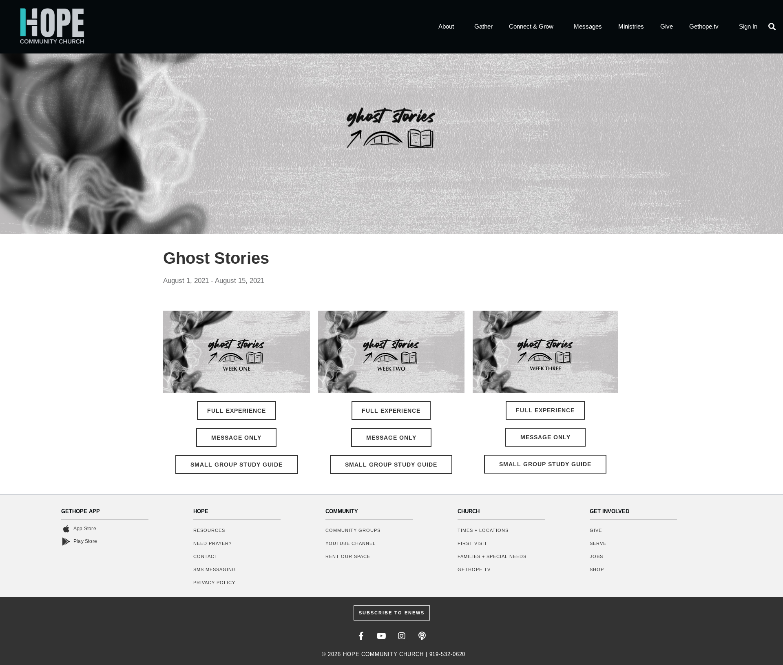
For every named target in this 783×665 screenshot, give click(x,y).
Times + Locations (483, 530)
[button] (772, 26)
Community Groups (352, 530)
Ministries (631, 26)
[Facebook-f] (361, 636)
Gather (483, 26)
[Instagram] (401, 636)
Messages (588, 26)
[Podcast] (422, 636)
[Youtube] (381, 636)
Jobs (596, 556)
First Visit (472, 543)
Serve (598, 543)
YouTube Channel (350, 543)
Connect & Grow (531, 26)
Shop (597, 569)
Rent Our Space (347, 556)
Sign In (748, 26)
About (446, 26)
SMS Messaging (214, 569)
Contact (205, 556)
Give (666, 26)
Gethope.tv (704, 26)
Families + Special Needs (492, 556)
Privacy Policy (214, 582)
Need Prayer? (212, 543)
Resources (209, 530)
